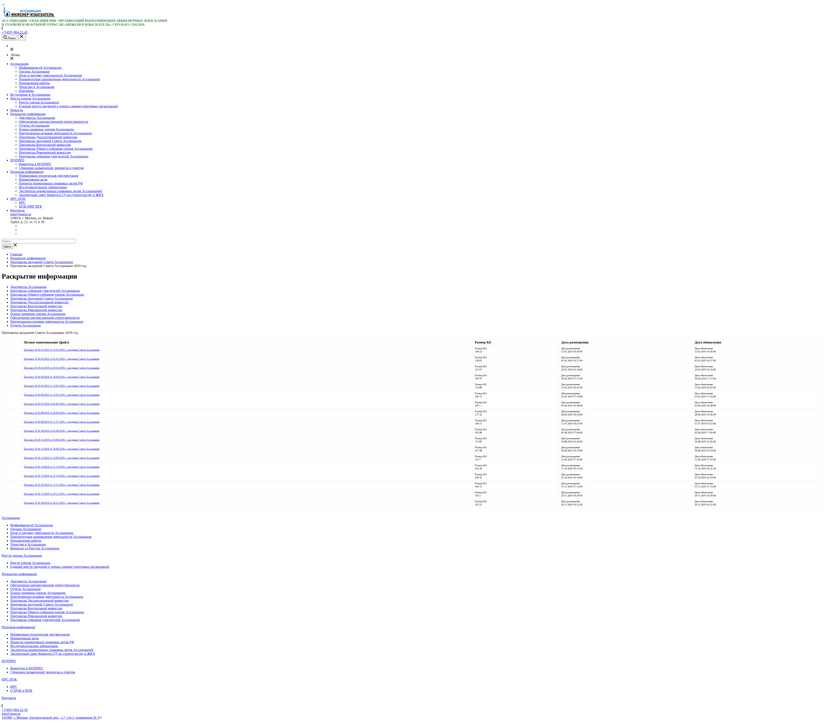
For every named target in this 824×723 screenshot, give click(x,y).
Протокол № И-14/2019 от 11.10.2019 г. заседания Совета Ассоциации (61, 466)
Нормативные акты (33, 179)
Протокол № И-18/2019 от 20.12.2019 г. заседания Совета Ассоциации (61, 502)
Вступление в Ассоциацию (30, 94)
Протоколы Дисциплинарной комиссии (48, 137)
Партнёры (26, 91)
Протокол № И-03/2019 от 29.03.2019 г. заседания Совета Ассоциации (61, 367)
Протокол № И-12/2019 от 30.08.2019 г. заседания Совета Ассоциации (61, 448)
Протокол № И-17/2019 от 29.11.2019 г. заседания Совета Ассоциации (61, 493)
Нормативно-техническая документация (48, 175)
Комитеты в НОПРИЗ (35, 164)
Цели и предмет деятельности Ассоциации (50, 75)
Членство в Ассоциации (37, 87)
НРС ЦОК (18, 199)
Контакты (17, 210)
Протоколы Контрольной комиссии (45, 145)
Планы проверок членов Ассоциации (46, 129)
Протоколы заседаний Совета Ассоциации (50, 141)
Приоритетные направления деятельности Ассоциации (59, 79)
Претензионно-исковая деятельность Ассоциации (55, 133)
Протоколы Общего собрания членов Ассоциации (56, 148)
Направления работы (34, 83)
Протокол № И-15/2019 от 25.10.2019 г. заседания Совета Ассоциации (61, 475)
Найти (7, 246)
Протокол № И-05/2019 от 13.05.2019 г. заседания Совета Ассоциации (61, 385)
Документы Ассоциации (37, 118)
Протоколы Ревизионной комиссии (45, 152)
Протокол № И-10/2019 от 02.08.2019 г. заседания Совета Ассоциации (61, 430)
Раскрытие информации (28, 114)
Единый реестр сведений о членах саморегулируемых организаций (68, 106)
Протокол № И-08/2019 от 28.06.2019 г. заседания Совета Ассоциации (61, 412)
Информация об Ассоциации (40, 67)
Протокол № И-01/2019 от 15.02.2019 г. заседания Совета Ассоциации (61, 349)
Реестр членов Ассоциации (30, 98)
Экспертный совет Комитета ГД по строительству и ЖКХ (61, 195)
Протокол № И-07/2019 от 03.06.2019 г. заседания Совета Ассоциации (61, 403)
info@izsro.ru (11, 714)
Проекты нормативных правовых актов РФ (51, 183)
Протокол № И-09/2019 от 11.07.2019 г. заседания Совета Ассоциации (61, 421)
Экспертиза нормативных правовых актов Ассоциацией (60, 191)
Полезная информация (26, 172)
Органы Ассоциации (34, 71)
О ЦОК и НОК (21, 690)
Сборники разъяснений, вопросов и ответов (51, 168)
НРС (22, 202)
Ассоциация (19, 64)
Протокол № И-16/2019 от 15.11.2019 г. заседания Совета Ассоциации (61, 484)
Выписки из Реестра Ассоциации (34, 548)
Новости (16, 110)
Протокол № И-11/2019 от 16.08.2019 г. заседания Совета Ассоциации (61, 439)
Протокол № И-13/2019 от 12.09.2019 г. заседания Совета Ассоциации (61, 457)
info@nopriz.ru (20, 214)
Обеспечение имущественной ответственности (53, 121)
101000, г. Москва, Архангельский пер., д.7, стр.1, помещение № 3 (50, 717)
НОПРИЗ (17, 160)
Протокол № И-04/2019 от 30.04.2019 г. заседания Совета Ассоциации (61, 376)
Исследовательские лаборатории (43, 187)
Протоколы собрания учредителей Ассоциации (53, 156)
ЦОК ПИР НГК (30, 206)
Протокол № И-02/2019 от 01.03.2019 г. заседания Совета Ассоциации (61, 358)
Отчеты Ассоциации (34, 125)
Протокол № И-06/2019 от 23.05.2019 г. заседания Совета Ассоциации (61, 394)
